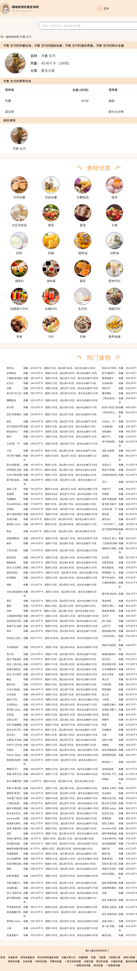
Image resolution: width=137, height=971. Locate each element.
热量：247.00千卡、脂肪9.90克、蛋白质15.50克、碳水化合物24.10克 (52, 803)
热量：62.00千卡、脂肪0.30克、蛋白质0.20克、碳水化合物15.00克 (51, 531)
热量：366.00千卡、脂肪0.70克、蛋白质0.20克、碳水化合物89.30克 (52, 719)
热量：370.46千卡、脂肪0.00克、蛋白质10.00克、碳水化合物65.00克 (51, 899)
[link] (12, 37)
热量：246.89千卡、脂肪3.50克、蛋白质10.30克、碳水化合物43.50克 (51, 481)
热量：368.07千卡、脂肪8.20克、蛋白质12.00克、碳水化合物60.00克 (52, 858)
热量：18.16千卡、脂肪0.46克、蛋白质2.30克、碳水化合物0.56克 (50, 838)
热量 (93, 957)
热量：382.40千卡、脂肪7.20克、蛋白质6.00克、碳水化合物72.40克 (52, 828)
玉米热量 (27, 961)
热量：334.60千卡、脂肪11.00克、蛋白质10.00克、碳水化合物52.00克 (52, 761)
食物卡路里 (129, 957)
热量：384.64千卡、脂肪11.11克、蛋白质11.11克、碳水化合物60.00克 (52, 774)
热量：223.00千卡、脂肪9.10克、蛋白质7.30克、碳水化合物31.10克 (51, 426)
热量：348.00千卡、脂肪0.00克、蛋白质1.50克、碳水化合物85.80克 (52, 868)
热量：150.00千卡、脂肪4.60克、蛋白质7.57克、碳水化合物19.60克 (51, 739)
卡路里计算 (114, 957)
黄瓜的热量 (102, 961)
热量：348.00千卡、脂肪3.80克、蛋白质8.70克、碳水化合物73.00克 (52, 443)
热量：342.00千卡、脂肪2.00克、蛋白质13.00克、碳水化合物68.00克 (53, 793)
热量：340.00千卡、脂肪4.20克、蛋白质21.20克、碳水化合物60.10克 (52, 768)
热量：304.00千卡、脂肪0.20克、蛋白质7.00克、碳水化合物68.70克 (52, 853)
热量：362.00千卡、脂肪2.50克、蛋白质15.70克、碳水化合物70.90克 (52, 378)
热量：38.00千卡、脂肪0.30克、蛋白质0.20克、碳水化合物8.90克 (51, 610)
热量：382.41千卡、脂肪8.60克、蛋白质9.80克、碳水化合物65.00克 (52, 907)
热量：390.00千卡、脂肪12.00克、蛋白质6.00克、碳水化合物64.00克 (51, 593)
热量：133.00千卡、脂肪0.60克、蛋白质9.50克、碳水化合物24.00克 (52, 550)
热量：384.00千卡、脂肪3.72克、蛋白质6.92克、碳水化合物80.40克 (52, 788)
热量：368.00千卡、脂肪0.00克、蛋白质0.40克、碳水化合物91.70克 (52, 557)
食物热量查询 (27, 957)
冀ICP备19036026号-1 (97, 950)
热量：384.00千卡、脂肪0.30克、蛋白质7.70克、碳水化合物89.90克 (52, 689)
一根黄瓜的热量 (82, 965)
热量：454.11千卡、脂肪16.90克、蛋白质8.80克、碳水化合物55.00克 (52, 638)
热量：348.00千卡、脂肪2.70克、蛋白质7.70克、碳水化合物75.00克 (52, 421)
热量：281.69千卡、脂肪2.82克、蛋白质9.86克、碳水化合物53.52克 (52, 524)
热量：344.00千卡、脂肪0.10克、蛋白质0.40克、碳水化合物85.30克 (52, 577)
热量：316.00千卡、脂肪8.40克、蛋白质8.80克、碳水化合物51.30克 (52, 373)
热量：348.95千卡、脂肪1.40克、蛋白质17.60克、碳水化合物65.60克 (52, 875)
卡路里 (102, 957)
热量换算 (83, 957)
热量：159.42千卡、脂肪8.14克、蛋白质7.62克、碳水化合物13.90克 (51, 863)
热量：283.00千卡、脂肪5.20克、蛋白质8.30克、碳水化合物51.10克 (51, 431)
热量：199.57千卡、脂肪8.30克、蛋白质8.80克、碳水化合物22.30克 (52, 567)
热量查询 (12, 957)
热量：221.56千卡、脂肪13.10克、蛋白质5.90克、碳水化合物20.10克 (52, 664)
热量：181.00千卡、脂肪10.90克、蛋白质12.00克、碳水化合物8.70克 (52, 488)
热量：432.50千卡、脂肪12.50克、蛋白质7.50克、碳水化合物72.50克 (52, 724)
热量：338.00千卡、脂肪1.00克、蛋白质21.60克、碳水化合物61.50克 (52, 600)
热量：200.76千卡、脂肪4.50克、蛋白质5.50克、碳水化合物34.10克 (52, 620)
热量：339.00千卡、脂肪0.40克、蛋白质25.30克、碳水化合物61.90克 (53, 699)
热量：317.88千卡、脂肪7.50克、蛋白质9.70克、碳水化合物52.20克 (51, 504)
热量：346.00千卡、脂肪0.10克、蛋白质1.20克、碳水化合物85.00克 (52, 694)
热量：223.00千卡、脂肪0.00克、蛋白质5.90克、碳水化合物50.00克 (52, 625)
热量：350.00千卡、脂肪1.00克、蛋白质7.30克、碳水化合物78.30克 (52, 436)
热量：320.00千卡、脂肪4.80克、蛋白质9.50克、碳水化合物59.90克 (52, 400)
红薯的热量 (117, 961)
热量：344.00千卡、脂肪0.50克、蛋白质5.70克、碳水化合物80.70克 (52, 798)
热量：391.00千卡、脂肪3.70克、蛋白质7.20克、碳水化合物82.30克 (51, 474)
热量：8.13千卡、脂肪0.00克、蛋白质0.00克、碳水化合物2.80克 (50, 848)
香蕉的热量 (14, 961)
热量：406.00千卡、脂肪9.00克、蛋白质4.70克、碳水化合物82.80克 (52, 514)
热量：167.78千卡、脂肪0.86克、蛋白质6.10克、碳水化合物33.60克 (51, 469)
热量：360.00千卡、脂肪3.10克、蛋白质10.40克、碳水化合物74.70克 (52, 749)
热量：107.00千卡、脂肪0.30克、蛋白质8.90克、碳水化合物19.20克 (51, 684)
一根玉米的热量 (72, 961)
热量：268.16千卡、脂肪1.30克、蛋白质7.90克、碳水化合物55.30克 (51, 729)
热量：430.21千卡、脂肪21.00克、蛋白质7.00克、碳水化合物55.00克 (52, 823)
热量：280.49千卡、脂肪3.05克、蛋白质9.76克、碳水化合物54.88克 (52, 709)
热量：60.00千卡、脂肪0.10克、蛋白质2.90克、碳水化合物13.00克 (51, 368)
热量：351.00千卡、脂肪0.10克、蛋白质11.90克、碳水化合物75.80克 (52, 464)
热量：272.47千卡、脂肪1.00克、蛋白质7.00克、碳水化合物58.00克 (51, 659)
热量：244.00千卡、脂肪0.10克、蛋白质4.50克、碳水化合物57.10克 (51, 383)
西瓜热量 (98, 965)
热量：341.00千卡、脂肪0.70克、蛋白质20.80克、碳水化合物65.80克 (52, 714)
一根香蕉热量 (113, 965)
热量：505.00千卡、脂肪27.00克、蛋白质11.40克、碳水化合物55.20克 (52, 457)
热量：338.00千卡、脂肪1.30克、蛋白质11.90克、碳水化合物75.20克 (52, 928)
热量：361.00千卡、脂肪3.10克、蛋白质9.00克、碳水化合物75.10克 (51, 450)
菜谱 (2, 957)
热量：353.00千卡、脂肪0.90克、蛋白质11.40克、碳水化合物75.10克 (52, 388)
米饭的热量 (41, 961)
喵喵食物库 (12, 37)
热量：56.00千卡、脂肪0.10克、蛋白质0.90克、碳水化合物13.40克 (51, 519)
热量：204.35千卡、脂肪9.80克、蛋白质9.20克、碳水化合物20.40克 (52, 674)
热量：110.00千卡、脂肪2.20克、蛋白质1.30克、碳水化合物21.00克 (51, 605)
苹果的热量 (55, 961)
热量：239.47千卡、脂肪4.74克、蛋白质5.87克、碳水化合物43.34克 (52, 818)
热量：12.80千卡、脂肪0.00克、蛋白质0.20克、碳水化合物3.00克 (50, 781)
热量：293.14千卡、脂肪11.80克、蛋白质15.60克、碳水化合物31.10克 (52, 393)
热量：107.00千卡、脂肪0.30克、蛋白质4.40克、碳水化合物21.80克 (51, 679)
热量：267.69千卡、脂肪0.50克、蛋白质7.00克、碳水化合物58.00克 (52, 414)
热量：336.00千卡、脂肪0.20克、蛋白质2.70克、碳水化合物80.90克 (52, 509)
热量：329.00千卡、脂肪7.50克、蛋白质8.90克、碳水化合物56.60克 (52, 562)
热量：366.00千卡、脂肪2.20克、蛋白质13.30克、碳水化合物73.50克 (52, 615)
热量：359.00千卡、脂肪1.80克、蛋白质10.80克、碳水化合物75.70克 (52, 887)
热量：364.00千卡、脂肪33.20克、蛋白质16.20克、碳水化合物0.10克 (52, 572)
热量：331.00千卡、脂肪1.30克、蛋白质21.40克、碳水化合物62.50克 (52, 734)
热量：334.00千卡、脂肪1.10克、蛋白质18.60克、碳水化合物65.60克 (52, 833)
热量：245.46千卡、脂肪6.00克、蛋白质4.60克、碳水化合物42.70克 (52, 813)
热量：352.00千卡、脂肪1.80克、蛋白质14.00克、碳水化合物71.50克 (52, 843)
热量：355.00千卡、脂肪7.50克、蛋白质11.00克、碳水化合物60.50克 (52, 935)
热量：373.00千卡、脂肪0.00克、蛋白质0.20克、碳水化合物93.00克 (52, 499)
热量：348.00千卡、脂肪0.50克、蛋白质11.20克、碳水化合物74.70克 (52, 538)
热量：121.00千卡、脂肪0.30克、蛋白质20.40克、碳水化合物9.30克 (52, 584)
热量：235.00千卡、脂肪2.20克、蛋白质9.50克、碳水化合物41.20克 (52, 669)
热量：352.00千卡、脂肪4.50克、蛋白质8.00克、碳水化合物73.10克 (52, 704)
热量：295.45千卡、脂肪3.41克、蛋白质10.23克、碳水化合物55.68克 (52, 921)
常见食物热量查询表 (47, 957)
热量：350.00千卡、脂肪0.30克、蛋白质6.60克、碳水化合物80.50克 (52, 647)
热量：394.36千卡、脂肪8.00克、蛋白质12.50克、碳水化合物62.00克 (53, 808)
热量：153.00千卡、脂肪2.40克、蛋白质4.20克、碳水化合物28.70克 (52, 407)
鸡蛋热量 (88, 961)
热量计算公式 (68, 957)
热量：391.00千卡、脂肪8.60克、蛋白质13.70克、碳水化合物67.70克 (52, 493)
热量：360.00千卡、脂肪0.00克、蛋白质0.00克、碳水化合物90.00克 (52, 892)
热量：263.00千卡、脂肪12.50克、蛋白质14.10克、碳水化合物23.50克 (52, 914)
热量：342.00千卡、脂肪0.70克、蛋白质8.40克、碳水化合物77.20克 (52, 630)
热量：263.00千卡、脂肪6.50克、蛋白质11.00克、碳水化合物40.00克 (52, 754)
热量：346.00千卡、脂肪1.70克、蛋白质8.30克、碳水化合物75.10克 (51, 543)
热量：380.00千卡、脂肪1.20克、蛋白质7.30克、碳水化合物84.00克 (52, 882)
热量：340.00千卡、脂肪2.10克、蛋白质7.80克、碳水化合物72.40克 (51, 744)
